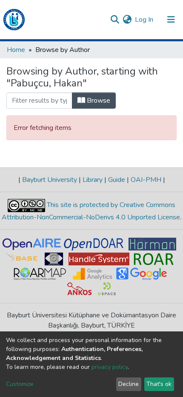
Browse (97, 100)
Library (92, 179)
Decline (128, 384)
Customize (20, 384)
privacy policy (110, 367)
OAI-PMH (146, 179)
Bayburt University (49, 179)
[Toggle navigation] (171, 19)
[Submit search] (114, 19)
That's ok (159, 384)
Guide (116, 179)
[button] (127, 19)
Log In (144, 19)
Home (16, 50)
